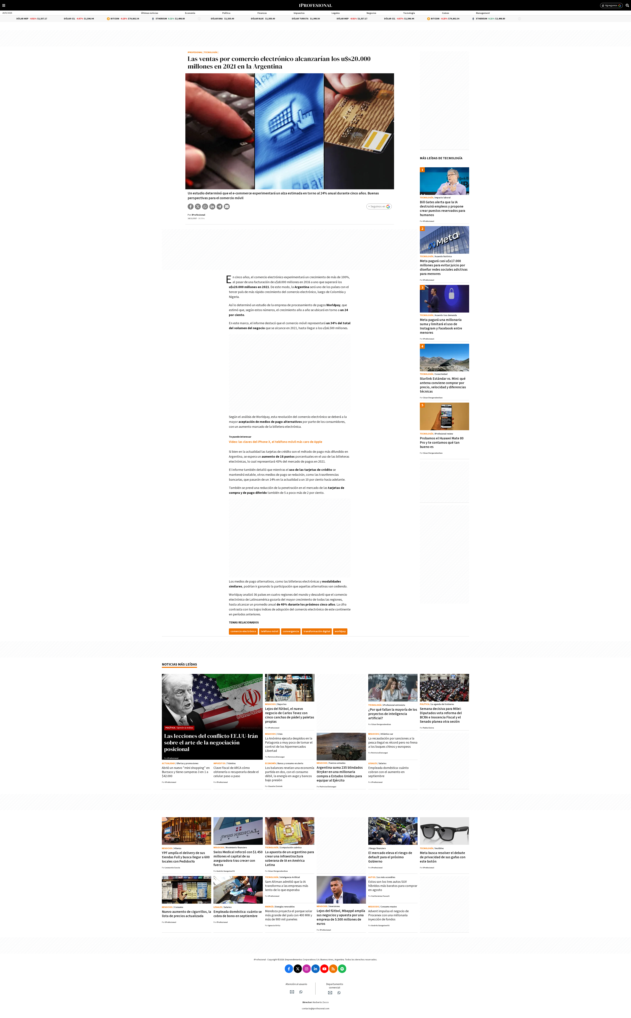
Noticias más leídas (179, 664)
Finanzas (262, 13)
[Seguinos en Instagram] (307, 968)
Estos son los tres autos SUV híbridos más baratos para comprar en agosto (392, 886)
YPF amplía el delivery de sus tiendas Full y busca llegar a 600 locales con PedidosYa (186, 857)
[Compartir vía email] (227, 207)
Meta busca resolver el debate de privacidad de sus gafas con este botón (442, 857)
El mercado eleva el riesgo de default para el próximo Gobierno (390, 857)
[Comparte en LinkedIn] (212, 207)
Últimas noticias (149, 13)
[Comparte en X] (198, 207)
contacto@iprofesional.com (315, 1008)
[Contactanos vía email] (292, 992)
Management (483, 13)
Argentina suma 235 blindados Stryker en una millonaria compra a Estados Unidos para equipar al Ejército (340, 774)
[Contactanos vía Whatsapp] (301, 992)
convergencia (291, 631)
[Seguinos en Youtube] (324, 968)
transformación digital (317, 631)
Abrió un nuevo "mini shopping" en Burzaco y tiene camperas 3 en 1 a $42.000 (186, 772)
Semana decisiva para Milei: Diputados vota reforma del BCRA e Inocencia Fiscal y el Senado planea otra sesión (441, 715)
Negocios (371, 13)
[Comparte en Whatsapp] (205, 207)
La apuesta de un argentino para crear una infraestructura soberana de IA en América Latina (289, 858)
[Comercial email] (330, 993)
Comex (445, 13)
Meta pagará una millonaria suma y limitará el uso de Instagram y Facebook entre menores (441, 326)
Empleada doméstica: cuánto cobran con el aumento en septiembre (388, 772)
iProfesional (195, 52)
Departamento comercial (334, 986)
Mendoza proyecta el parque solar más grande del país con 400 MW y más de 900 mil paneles (288, 915)
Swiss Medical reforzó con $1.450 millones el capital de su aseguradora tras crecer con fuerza (238, 858)
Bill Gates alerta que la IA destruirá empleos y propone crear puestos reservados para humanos (442, 208)
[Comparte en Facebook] (191, 207)
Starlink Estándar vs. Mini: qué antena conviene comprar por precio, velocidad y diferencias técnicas (443, 385)
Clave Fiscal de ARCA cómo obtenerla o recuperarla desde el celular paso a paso (236, 772)
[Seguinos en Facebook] (289, 968)
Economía (190, 13)
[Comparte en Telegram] (219, 207)
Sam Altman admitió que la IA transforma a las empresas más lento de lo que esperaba (286, 886)
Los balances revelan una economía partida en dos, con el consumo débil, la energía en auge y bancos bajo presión (289, 774)
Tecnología (409, 13)
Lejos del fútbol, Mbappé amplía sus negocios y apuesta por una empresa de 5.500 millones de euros (341, 917)
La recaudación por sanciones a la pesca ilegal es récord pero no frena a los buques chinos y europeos (392, 742)
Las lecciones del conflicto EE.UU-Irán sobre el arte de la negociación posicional (211, 742)
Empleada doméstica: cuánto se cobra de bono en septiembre (237, 914)
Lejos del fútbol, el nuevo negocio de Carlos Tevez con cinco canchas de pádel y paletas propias (289, 715)
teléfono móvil (269, 631)
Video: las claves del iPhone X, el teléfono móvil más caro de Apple (275, 442)
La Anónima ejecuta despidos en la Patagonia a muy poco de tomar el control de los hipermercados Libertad (289, 744)
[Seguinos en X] (298, 968)
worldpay (340, 631)
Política (226, 13)
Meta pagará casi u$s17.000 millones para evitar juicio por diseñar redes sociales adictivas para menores (443, 267)
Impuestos (299, 13)
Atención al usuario (296, 984)
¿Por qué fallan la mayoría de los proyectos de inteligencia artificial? (392, 713)
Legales (336, 13)
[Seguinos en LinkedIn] (315, 968)
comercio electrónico (243, 631)
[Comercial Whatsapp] (339, 993)
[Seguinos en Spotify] (342, 968)
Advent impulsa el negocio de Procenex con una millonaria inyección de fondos (388, 915)
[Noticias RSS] (333, 968)
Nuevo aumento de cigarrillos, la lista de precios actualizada (186, 914)
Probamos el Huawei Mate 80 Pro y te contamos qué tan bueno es (442, 442)
